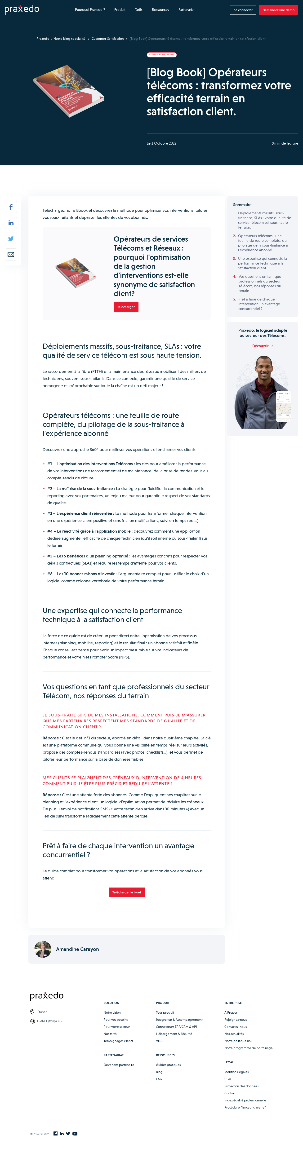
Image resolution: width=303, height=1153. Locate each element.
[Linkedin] (11, 223)
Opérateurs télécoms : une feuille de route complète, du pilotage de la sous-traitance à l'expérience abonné (263, 243)
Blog (159, 1072)
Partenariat (186, 10)
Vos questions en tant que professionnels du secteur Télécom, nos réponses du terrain (260, 283)
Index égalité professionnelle (245, 1100)
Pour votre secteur (117, 1027)
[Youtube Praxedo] (74, 1134)
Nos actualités (234, 1034)
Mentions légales (236, 1072)
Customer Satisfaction (108, 38)
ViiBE (159, 1041)
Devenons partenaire (119, 1065)
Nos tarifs (110, 1034)
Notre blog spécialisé (69, 38)
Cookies (230, 1093)
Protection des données (241, 1086)
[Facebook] (11, 207)
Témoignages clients (118, 1041)
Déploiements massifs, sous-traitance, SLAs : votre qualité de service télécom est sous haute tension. (264, 220)
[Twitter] (11, 239)
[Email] (11, 254)
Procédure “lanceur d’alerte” (245, 1107)
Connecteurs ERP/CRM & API (176, 1027)
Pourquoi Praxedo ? (90, 10)
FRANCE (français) (48, 1021)
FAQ (159, 1079)
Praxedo (42, 38)
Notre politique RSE (238, 1041)
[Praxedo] (22, 10)
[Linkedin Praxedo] (62, 1134)
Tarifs (139, 10)
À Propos (230, 1012)
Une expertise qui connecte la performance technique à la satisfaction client (262, 263)
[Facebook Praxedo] (55, 1133)
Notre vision (112, 1012)
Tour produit (165, 1012)
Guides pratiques (168, 1065)
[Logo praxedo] (67, 997)
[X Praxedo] (68, 1134)
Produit (119, 10)
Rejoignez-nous (235, 1019)
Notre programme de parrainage (248, 1048)
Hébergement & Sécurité (174, 1034)
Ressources (160, 10)
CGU (227, 1079)
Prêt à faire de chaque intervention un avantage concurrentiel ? (259, 304)
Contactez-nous (235, 1027)
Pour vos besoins (116, 1019)
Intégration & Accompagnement (179, 1019)
